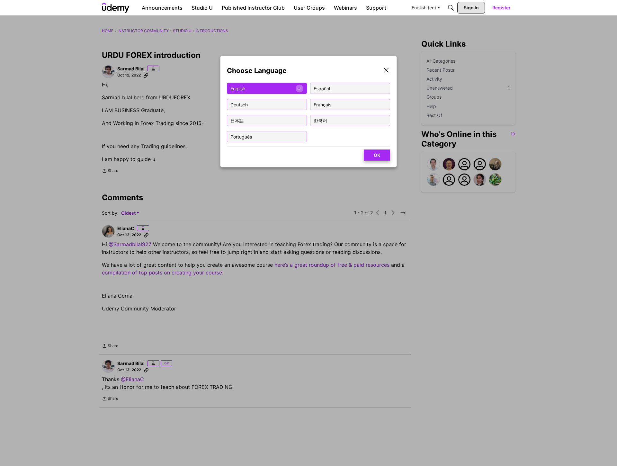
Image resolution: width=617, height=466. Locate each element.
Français (322, 104)
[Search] (451, 7)
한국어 (320, 120)
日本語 (237, 120)
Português (241, 136)
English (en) (424, 7)
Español (322, 88)
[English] (116, 8)
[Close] (386, 71)
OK (377, 155)
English (237, 88)
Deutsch (239, 104)
